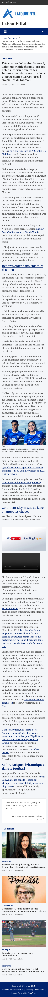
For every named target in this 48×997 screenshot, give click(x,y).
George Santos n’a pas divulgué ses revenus (26, 817)
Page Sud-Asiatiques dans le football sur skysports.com (23, 779)
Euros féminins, (10, 608)
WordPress (32, 993)
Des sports (7, 58)
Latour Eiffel (14, 23)
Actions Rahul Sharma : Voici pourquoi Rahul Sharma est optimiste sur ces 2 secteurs (23, 805)
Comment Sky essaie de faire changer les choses (23, 509)
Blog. (4, 706)
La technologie (8, 906)
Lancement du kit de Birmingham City (21, 482)
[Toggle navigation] (5, 31)
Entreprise (6, 861)
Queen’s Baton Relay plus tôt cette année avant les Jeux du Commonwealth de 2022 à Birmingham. (23, 470)
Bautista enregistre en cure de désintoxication (17, 954)
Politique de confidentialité (12, 989)
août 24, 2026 (7, 870)
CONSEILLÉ (9, 828)
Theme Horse (39, 989)
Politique (6, 950)
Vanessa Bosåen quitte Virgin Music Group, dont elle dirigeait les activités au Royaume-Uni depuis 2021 (23, 867)
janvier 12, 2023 (8, 84)
